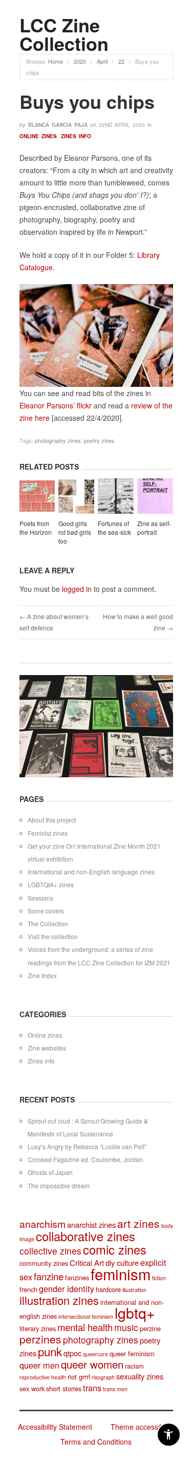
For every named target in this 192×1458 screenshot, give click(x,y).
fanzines (77, 1277)
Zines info (76, 136)
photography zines (58, 440)
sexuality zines (139, 1376)
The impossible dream (59, 1185)
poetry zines (99, 440)
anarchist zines (91, 1224)
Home (55, 61)
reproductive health (42, 1377)
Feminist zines (48, 833)
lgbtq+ (135, 1312)
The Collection (48, 923)
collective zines (50, 1250)
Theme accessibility (142, 1427)
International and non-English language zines (91, 871)
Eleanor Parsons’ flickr (55, 405)
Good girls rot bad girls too (74, 532)
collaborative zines (85, 1236)
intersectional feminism (85, 1316)
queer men (39, 1365)
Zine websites (47, 1047)
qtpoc (72, 1353)
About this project (52, 819)
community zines (43, 1263)
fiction (159, 1278)
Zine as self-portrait (154, 527)
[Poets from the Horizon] (37, 497)
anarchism (42, 1224)
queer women (92, 1364)
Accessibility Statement (55, 1427)
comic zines (114, 1249)
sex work (32, 1388)
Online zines (38, 136)
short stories (63, 1388)
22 (121, 61)
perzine (150, 1328)
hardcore (108, 1289)
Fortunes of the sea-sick (114, 527)
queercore (95, 1354)
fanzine (48, 1276)
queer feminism (132, 1353)
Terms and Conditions (96, 1441)
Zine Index (42, 975)
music (126, 1327)
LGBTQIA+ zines (51, 884)
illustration (134, 1290)
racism (134, 1366)
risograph (103, 1377)
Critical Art (87, 1262)
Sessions (40, 897)
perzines (40, 1339)
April (102, 61)
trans (92, 1387)
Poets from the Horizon (35, 527)
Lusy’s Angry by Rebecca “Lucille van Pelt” (87, 1146)
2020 (80, 61)
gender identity (66, 1288)
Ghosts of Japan (50, 1172)
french (28, 1289)
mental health (85, 1327)
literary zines (37, 1328)
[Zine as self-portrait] (155, 497)
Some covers (46, 910)
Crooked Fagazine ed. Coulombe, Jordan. (86, 1159)
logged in (77, 589)
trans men (115, 1389)
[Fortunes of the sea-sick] (116, 497)
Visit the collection (53, 936)
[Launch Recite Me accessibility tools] (169, 1435)
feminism (121, 1273)
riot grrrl (79, 1376)
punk (50, 1351)
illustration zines (59, 1300)
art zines (138, 1223)
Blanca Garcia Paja (58, 124)
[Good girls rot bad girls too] (76, 497)
